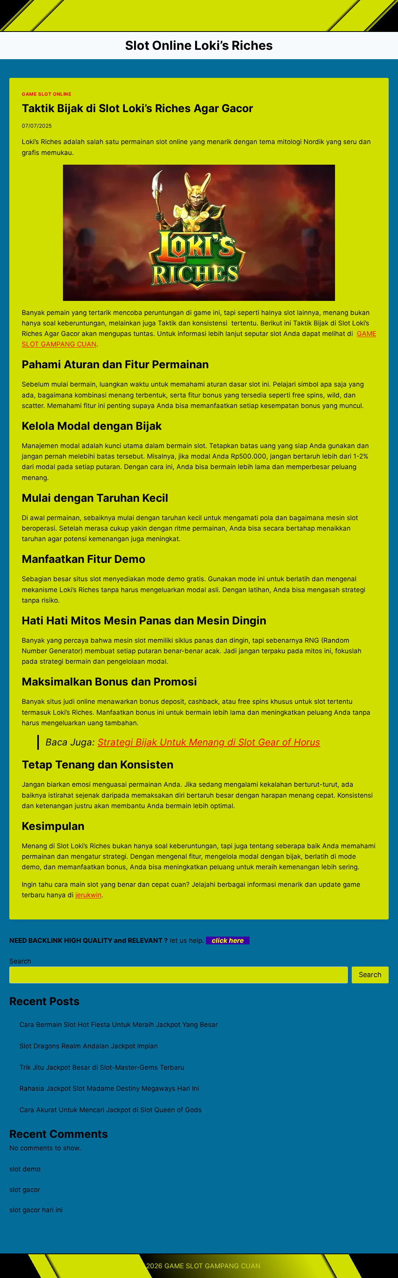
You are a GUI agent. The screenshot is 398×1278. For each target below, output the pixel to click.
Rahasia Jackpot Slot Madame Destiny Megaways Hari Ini (109, 1088)
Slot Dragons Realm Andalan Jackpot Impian (88, 1046)
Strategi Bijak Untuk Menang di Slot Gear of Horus (209, 742)
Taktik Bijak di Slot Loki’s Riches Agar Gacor (137, 108)
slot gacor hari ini (36, 1210)
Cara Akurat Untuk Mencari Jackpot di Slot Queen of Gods (110, 1110)
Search (20, 961)
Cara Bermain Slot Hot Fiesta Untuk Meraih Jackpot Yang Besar (118, 1024)
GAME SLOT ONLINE (47, 94)
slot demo (24, 1169)
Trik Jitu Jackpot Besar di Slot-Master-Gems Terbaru (101, 1067)
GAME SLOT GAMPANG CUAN (212, 1266)
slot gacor (24, 1190)
